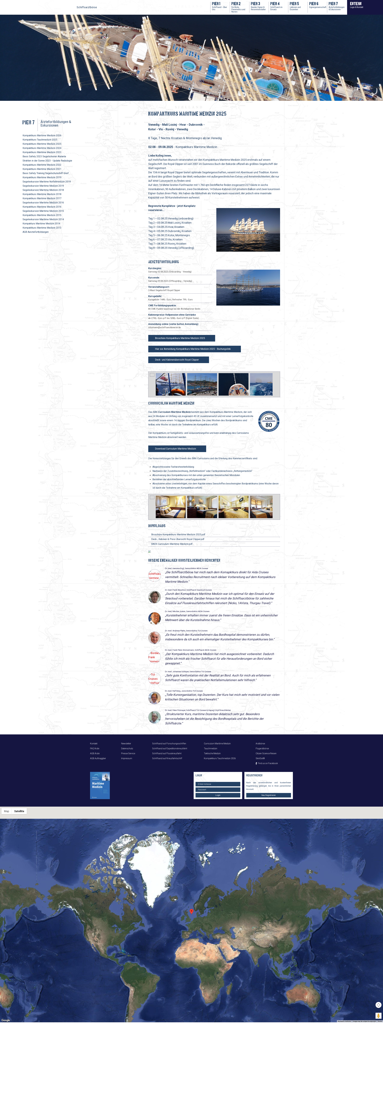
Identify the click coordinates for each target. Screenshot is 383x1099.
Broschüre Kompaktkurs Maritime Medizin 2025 (180, 338)
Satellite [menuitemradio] (19, 811)
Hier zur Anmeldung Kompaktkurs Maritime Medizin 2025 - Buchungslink (193, 349)
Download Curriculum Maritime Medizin (175, 448)
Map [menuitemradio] (6, 811)
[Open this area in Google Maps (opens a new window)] (6, 1020)
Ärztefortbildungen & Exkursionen (56, 123)
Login (217, 795)
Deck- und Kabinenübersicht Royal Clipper (177, 359)
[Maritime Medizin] (101, 785)
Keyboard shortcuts (344, 1021)
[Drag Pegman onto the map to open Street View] (379, 1016)
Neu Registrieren (269, 795)
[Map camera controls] (379, 1005)
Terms (380, 1021)
